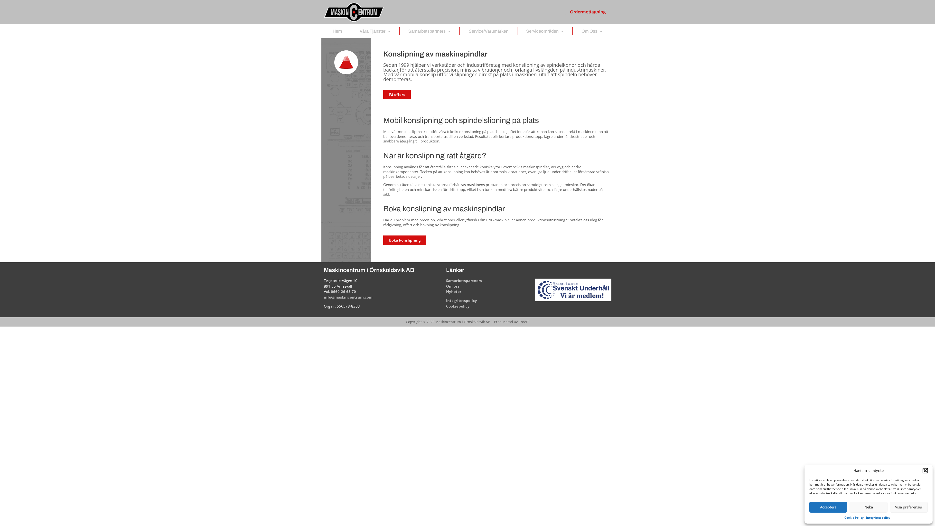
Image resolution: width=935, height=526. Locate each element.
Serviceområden (542, 31)
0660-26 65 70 (343, 291)
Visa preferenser (908, 507)
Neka (868, 507)
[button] (925, 470)
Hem (337, 31)
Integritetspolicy (878, 518)
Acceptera (828, 507)
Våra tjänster (372, 31)
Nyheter (453, 291)
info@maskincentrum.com (348, 297)
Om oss (589, 31)
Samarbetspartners (427, 31)
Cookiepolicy (458, 306)
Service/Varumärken (488, 31)
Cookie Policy (854, 518)
